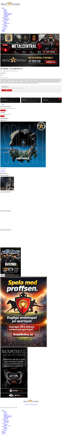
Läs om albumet (2, 170)
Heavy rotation (6, 418)
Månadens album (6, 15)
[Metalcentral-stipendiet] (29, 66)
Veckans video (6, 11)
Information (4, 24)
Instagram (9, 90)
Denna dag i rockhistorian (7, 14)
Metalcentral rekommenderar (8, 13)
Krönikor (5, 10)
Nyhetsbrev (3, 432)
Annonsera (29, 404)
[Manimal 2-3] (14, 392)
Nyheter (3, 423)
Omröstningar (6, 16)
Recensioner (4, 17)
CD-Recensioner (6, 18)
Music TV (3, 29)
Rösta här (2, 116)
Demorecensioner (6, 19)
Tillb (2, 104)
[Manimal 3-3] (14, 397)
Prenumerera (3, 110)
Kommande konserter (7, 23)
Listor (5, 413)
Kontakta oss (6, 26)
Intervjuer (5, 9)
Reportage (5, 12)
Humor (3, 31)
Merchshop (3, 30)
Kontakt (26, 404)
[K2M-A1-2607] (29, 43)
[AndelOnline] (23, 346)
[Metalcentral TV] (29, 53)
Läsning (3, 8)
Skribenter (5, 25)
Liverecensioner (6, 422)
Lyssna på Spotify (2, 171)
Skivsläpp (5, 22)
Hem (3, 7)
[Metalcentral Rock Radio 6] (7, 190)
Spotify (3, 27)
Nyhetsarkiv (5, 21)
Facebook (3, 90)
